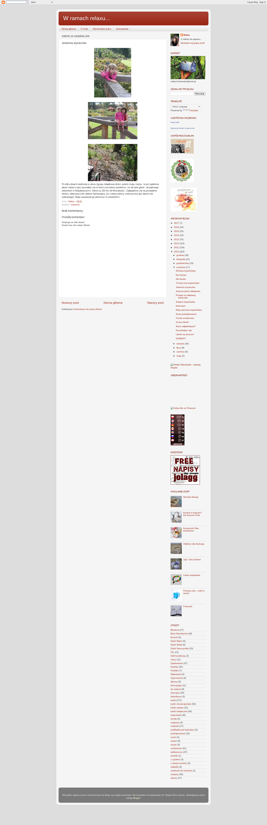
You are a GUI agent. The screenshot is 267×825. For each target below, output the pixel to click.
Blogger (136, 798)
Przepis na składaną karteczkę (186, 296)
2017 (177, 223)
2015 (177, 231)
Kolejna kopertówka (185, 302)
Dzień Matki (176, 645)
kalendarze (176, 696)
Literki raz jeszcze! (185, 334)
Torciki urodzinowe (185, 318)
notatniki (175, 726)
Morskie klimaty (190, 497)
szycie (174, 745)
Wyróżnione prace (102, 29)
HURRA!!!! (181, 338)
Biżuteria (175, 630)
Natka (71, 201)
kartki (173, 700)
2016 (177, 227)
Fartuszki (187, 606)
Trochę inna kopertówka (187, 283)
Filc (172, 652)
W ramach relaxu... (86, 18)
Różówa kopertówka (186, 271)
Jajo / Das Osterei (192, 559)
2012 (177, 243)
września (181, 267)
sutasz (174, 741)
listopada (181, 259)
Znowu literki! (182, 322)
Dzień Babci (176, 641)
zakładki (174, 767)
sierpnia (180, 344)
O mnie (84, 29)
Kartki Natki (175, 122)
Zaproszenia (177, 678)
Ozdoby (174, 667)
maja (179, 356)
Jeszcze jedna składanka (188, 291)
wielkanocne (177, 752)
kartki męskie (177, 708)
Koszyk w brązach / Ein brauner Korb (192, 514)
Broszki (174, 637)
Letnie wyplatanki (191, 575)
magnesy (175, 722)
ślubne (174, 778)
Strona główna (68, 29)
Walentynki (176, 674)
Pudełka (174, 670)
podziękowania (178, 733)
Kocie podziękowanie (186, 314)
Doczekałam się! (184, 330)
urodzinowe (176, 748)
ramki (173, 737)
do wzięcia (176, 689)
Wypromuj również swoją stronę (183, 128)
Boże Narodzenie (179, 633)
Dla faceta (181, 279)
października (182, 263)
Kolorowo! (181, 306)
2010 (177, 252)
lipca (179, 348)
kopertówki (176, 715)
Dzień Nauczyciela (180, 648)
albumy (174, 682)
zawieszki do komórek (181, 770)
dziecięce (175, 693)
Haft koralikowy (178, 656)
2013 (177, 239)
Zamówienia (122, 29)
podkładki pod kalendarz (182, 730)
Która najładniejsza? (186, 326)
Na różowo (181, 275)
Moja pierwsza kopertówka (189, 310)
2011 (176, 247)
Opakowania (177, 663)
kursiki (174, 719)
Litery (173, 659)
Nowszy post (70, 302)
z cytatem (175, 759)
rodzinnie (75, 205)
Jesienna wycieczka (185, 287)
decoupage (176, 685)
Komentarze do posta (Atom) (88, 309)
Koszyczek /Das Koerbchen (191, 529)
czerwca (180, 352)
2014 (177, 235)
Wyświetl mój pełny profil (193, 43)
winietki (174, 756)
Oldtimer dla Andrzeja (193, 544)
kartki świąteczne (179, 711)
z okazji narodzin (179, 763)
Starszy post (155, 302)
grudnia (180, 255)
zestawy (174, 774)
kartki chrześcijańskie (181, 704)
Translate (193, 110)
